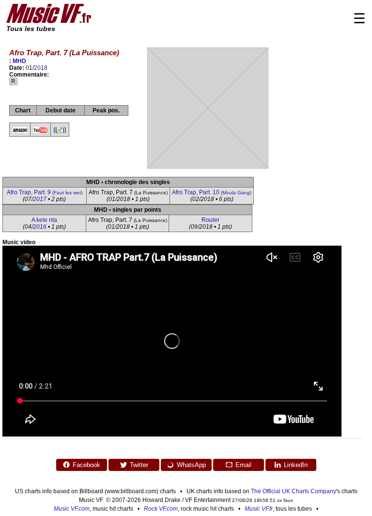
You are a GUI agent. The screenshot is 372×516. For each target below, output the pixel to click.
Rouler (210, 220)
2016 (39, 226)
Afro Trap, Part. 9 (44, 192)
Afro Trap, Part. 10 (211, 192)
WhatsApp (191, 465)
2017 (39, 199)
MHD (19, 61)
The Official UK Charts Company (293, 491)
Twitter (139, 465)
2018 (40, 67)
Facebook (86, 465)
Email (243, 465)
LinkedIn (296, 465)
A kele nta (44, 220)
